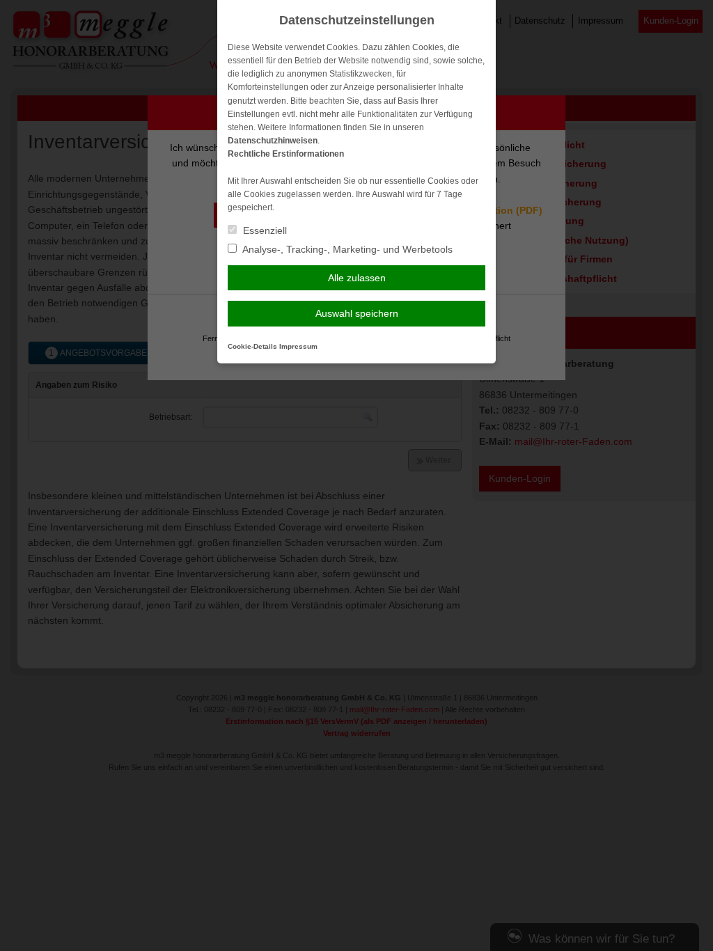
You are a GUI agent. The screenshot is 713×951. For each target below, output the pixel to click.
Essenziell (263, 230)
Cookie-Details (252, 346)
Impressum (298, 346)
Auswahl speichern (356, 313)
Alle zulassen (357, 277)
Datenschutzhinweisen (273, 141)
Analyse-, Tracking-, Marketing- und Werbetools (346, 249)
